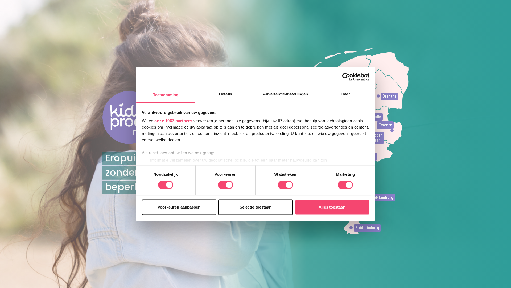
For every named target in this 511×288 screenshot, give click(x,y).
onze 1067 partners (173, 120)
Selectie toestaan (256, 207)
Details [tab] (225, 94)
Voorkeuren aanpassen (179, 207)
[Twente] (392, 130)
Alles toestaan (332, 207)
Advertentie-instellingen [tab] (285, 94)
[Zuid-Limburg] (351, 227)
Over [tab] (345, 94)
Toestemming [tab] (165, 95)
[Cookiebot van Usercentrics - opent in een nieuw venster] (346, 77)
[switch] (225, 185)
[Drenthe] (378, 96)
